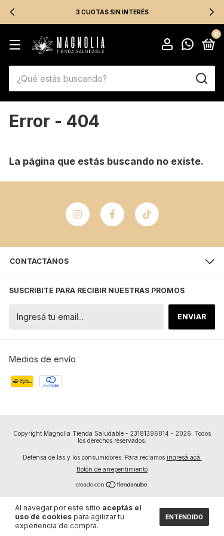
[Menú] (17, 45)
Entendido (184, 516)
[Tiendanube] (112, 485)
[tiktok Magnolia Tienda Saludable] (147, 214)
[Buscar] (201, 79)
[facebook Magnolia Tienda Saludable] (112, 214)
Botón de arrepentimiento (112, 469)
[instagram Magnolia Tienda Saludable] (78, 214)
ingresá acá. (184, 457)
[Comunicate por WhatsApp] (187, 45)
